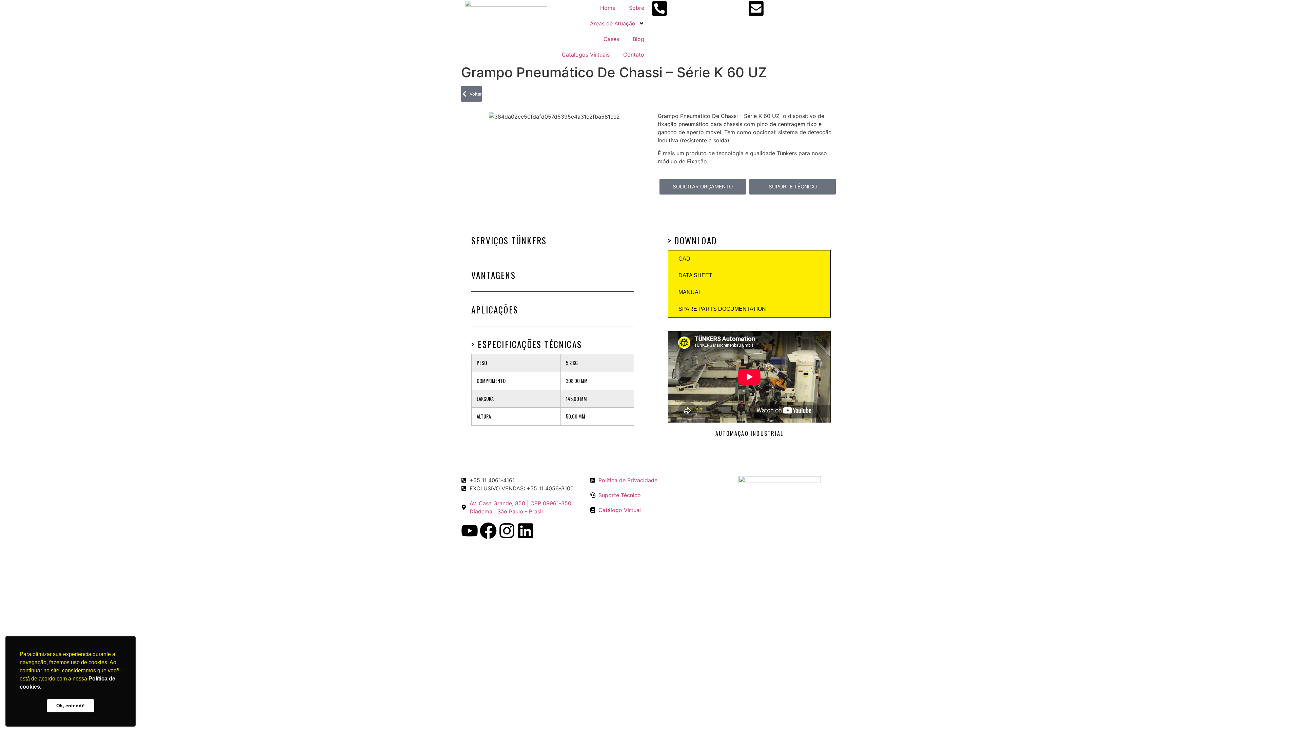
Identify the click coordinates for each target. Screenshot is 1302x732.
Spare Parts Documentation (722, 309)
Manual (690, 292)
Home (607, 7)
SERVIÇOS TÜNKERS (509, 240)
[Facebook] (488, 530)
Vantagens (493, 275)
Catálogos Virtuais (586, 54)
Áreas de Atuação (612, 23)
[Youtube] (469, 530)
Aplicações (494, 309)
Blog (638, 39)
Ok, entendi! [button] (70, 705)
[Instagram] (506, 530)
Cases (611, 39)
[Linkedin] (525, 530)
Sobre (636, 7)
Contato (633, 54)
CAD (684, 259)
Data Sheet (695, 275)
